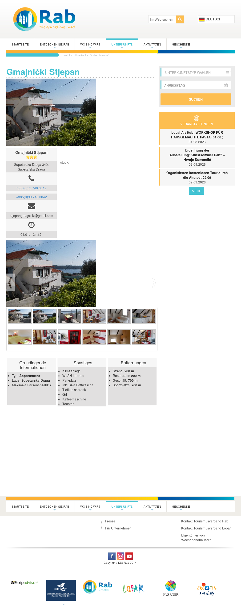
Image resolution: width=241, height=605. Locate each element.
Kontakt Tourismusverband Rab (204, 521)
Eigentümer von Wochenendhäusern (196, 537)
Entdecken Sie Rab (54, 46)
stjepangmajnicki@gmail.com (31, 215)
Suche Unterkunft (99, 55)
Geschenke (181, 46)
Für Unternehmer (118, 528)
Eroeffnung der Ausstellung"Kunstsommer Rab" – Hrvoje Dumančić (197, 157)
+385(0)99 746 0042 (31, 196)
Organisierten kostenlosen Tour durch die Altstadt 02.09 (197, 177)
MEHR (196, 191)
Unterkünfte (122, 46)
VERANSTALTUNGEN (196, 124)
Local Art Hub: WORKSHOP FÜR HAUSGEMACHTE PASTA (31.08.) (197, 137)
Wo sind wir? (90, 46)
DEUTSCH (213, 19)
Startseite (20, 44)
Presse (110, 521)
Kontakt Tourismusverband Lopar (206, 528)
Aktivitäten (152, 46)
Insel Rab (68, 55)
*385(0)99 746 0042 (31, 188)
